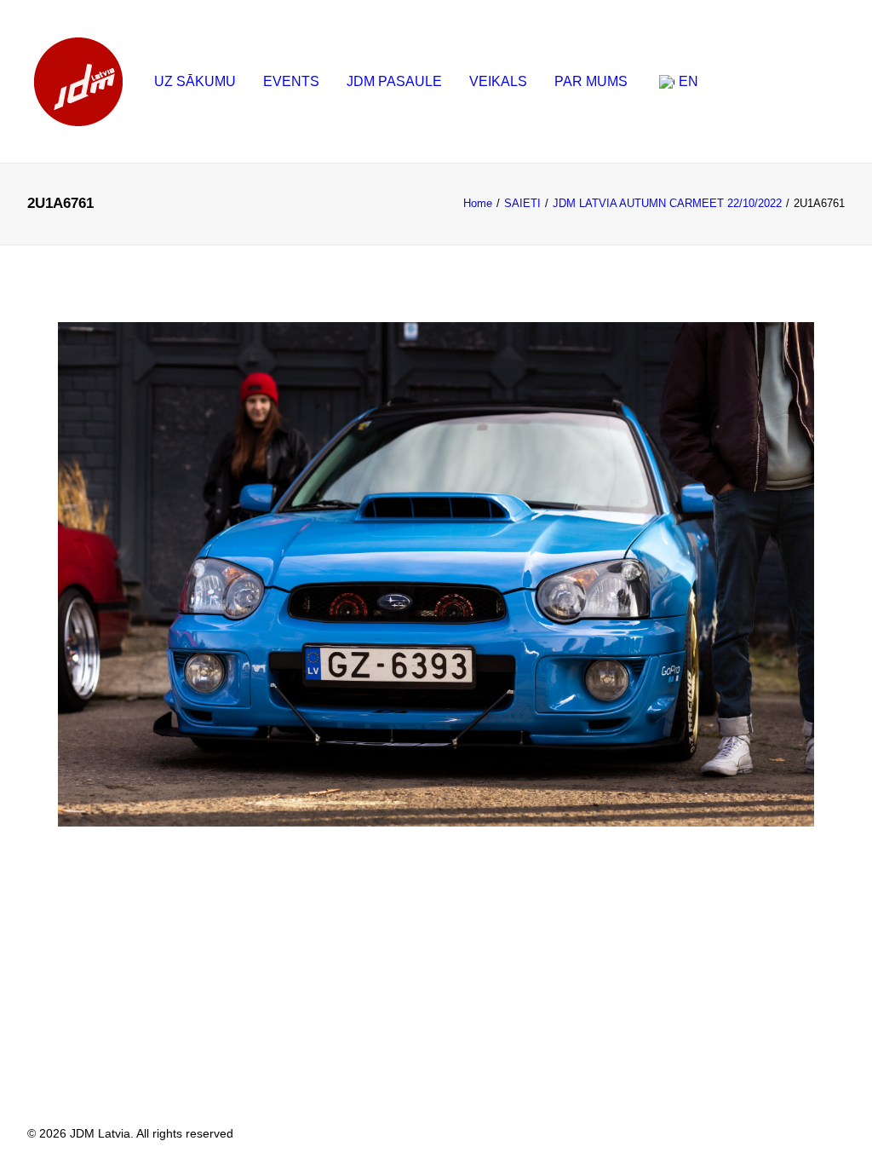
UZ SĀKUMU (195, 81)
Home (477, 203)
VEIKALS (498, 81)
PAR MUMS (591, 81)
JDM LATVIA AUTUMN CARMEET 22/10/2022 (667, 203)
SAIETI (522, 203)
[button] (731, 88)
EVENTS (291, 81)
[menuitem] (195, 82)
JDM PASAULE (394, 81)
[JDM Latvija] (78, 82)
